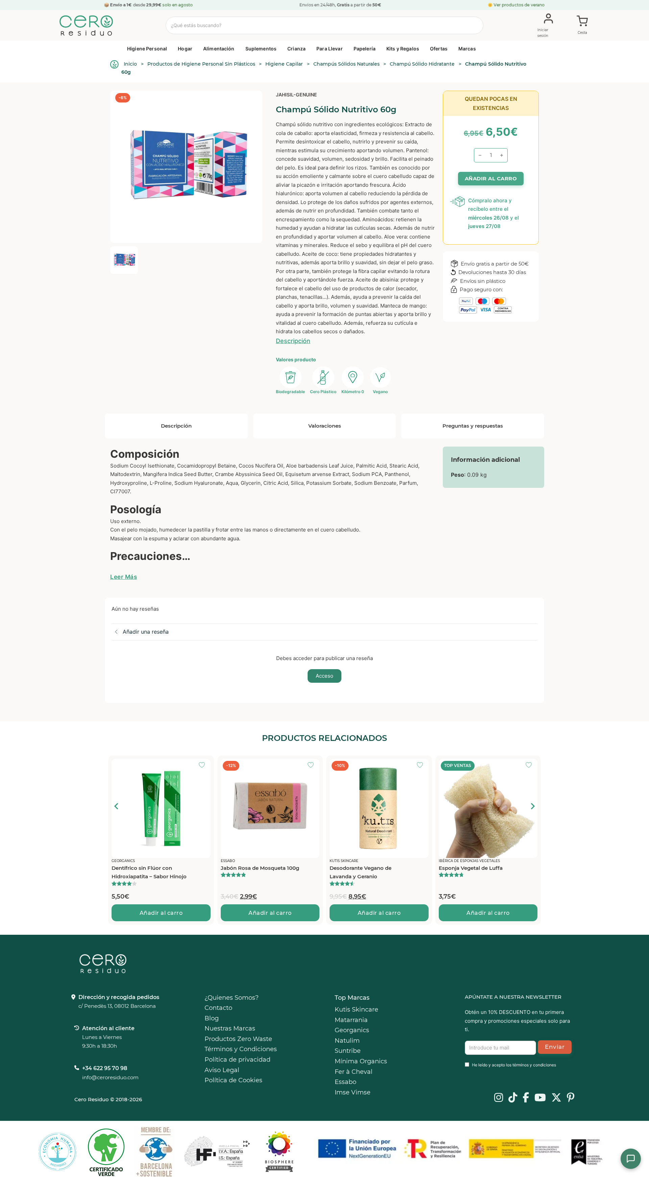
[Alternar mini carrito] (582, 26)
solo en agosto (177, 4)
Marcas (467, 48)
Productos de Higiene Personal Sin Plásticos (201, 64)
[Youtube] (540, 1098)
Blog (212, 1018)
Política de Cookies (233, 1080)
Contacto (218, 1008)
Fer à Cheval (353, 1072)
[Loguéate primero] (204, 765)
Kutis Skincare (356, 1009)
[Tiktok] (512, 1098)
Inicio (130, 64)
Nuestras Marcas (230, 1028)
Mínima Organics (361, 1061)
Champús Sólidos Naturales (346, 64)
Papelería (365, 48)
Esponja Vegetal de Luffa (471, 868)
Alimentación (219, 48)
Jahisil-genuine (296, 94)
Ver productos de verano (519, 4)
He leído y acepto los (514, 1064)
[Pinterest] (571, 1098)
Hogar (185, 48)
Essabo (345, 1082)
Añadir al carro (161, 913)
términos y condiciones (534, 1064)
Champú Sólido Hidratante (422, 64)
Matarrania (351, 1020)
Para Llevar (329, 48)
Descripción (293, 340)
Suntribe (348, 1051)
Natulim (347, 1040)
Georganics (352, 1030)
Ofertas (439, 48)
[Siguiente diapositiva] (532, 806)
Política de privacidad (237, 1059)
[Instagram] (498, 1098)
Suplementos (261, 48)
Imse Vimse (352, 1092)
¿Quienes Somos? (232, 997)
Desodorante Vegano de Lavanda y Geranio (360, 872)
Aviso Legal (222, 1070)
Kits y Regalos (402, 48)
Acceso (324, 676)
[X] (556, 1098)
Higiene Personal (147, 48)
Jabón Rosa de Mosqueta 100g (260, 868)
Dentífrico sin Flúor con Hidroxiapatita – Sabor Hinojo (149, 872)
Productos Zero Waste (238, 1039)
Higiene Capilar (284, 64)
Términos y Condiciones (241, 1049)
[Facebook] (526, 1098)
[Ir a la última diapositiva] (116, 806)
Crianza (296, 48)
